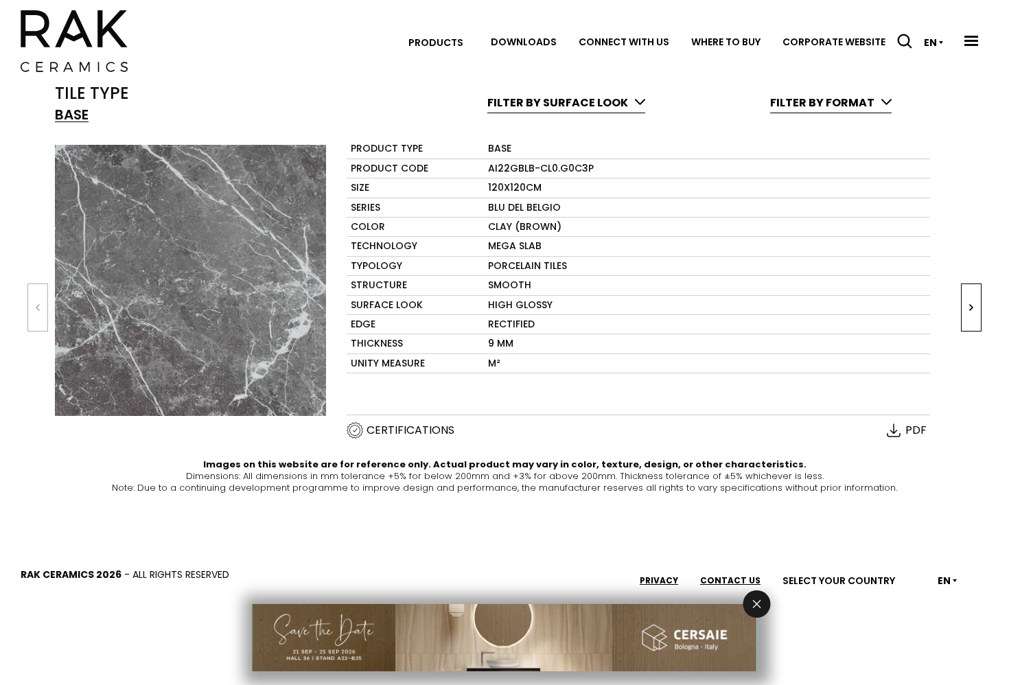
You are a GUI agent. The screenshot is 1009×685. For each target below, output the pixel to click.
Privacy (659, 580)
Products (435, 42)
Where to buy (726, 42)
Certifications (410, 430)
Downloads (524, 42)
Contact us (730, 580)
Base (72, 115)
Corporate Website (833, 42)
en (930, 42)
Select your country (838, 581)
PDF (916, 430)
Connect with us (624, 42)
